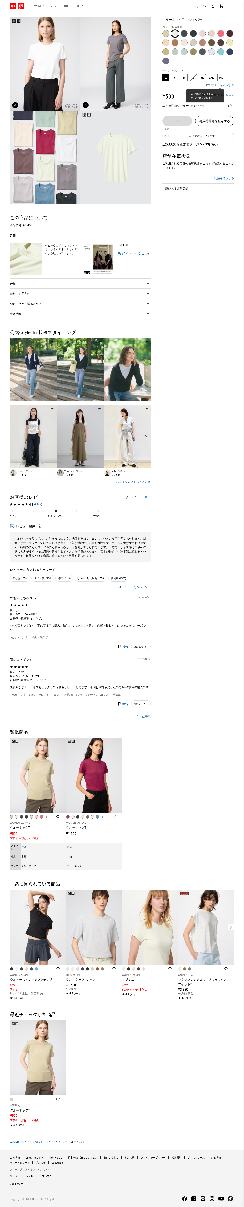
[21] (165, 42)
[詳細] (230, 106)
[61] (211, 51)
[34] (202, 42)
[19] (229, 33)
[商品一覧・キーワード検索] (230, 6)
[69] (229, 51)
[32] (165, 33)
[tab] (39, 6)
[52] (175, 51)
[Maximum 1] (187, 121)
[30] (184, 42)
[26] (175, 42)
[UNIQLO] (17, 6)
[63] (220, 51)
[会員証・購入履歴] (213, 6)
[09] (193, 33)
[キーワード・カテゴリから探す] (196, 6)
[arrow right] (146, 369)
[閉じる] (217, 96)
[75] (165, 61)
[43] (165, 51)
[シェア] (165, 136)
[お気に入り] (205, 6)
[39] (220, 42)
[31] (193, 42)
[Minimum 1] (167, 121)
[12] (211, 33)
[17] (220, 33)
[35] (211, 42)
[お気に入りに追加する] (52, 342)
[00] (175, 33)
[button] (26, 259)
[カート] (221, 6)
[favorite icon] (58, 969)
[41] (229, 42)
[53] (184, 51)
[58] (202, 51)
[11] (202, 33)
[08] (184, 33)
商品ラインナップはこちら (134, 253)
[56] (193, 51)
